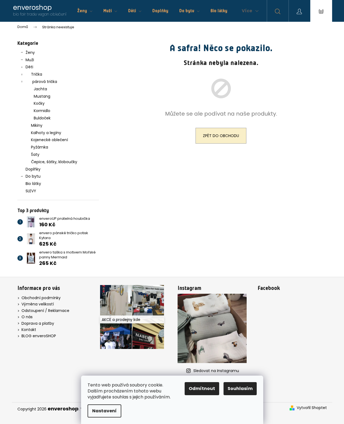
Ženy (30, 52)
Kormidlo (42, 110)
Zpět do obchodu (221, 135)
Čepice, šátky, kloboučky (54, 162)
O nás (27, 317)
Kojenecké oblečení (49, 140)
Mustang (42, 96)
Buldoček (42, 118)
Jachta (40, 89)
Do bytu (33, 176)
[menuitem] (85, 11)
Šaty (35, 154)
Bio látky (33, 183)
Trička (36, 74)
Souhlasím (240, 388)
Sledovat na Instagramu (216, 370)
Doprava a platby (37, 323)
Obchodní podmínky (41, 298)
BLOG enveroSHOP (38, 336)
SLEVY (31, 191)
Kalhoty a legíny (46, 132)
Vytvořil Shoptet (312, 407)
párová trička (44, 81)
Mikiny (36, 125)
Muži (30, 60)
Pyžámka (39, 147)
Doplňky (33, 169)
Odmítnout (202, 388)
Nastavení (104, 411)
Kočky (39, 103)
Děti (29, 67)
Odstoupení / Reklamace (45, 310)
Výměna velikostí (37, 304)
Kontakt (28, 329)
